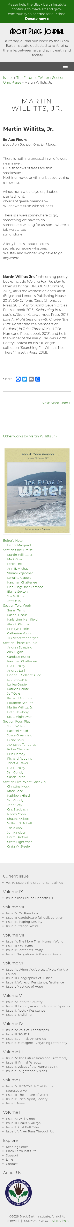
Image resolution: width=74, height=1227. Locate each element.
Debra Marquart (19, 545)
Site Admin (60, 1221)
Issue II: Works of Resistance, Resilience (35, 982)
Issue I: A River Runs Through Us (30, 1131)
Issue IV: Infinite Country (24, 1002)
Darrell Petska (17, 837)
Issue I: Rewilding (19, 1015)
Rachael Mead (17, 731)
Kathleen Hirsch (19, 795)
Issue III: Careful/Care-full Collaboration (34, 918)
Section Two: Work (17, 605)
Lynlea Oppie (17, 684)
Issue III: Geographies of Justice (29, 978)
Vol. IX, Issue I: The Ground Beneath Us (34, 883)
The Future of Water (32, 77)
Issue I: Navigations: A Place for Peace (33, 954)
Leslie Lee (14, 564)
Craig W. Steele (18, 846)
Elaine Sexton (17, 591)
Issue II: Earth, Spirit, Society (26, 1099)
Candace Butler (18, 657)
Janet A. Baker (17, 763)
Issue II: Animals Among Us (26, 1039)
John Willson (17, 726)
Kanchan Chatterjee (22, 582)
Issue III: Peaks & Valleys (23, 1123)
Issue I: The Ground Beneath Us (29, 898)
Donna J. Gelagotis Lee (24, 675)
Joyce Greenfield (19, 735)
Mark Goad (15, 559)
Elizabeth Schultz (20, 703)
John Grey (14, 805)
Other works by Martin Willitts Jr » (30, 436)
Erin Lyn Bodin (18, 629)
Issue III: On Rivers (19, 946)
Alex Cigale (15, 652)
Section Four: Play (16, 721)
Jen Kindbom (17, 832)
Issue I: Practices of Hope (24, 986)
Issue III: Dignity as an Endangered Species (38, 1006)
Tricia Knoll (15, 828)
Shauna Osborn (18, 819)
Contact (12, 1164)
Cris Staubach (17, 809)
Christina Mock (18, 786)
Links (10, 1159)
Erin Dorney (16, 754)
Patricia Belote (18, 689)
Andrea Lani (16, 670)
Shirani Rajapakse (20, 573)
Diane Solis (15, 740)
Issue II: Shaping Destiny (24, 922)
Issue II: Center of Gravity (24, 950)
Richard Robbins (19, 698)
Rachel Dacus (17, 615)
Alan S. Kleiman (18, 624)
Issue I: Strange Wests (22, 926)
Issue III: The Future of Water (27, 1095)
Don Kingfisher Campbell (26, 587)
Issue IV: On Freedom (22, 913)
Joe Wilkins (15, 596)
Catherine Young (19, 633)
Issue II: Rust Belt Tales (22, 1127)
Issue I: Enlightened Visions (26, 1071)
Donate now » (37, 18)
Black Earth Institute (21, 1151)
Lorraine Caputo (19, 578)
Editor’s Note (13, 540)
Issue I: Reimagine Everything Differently (36, 1043)
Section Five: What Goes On (24, 782)
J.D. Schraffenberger (22, 638)
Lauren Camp (17, 680)
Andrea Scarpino (19, 647)
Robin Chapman (19, 749)
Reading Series (17, 1147)
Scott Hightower (19, 717)
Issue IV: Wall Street (20, 1119)
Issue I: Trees (15, 1103)
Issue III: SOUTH (17, 1034)
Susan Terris (16, 610)
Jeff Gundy (15, 772)
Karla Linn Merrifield (22, 619)
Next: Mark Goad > (56, 403)
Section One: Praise (18, 550)
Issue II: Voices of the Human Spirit (32, 1067)
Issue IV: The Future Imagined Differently (36, 1058)
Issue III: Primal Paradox (23, 1062)
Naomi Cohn (16, 814)
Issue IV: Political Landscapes (27, 1030)
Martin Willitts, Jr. (20, 555)
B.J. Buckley (16, 666)
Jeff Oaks (14, 601)
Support (12, 1155)
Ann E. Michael (18, 568)
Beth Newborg (18, 712)
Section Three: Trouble (20, 643)
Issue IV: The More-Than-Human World (35, 941)
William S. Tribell (19, 823)
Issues (8, 77)
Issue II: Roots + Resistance (25, 1010)
